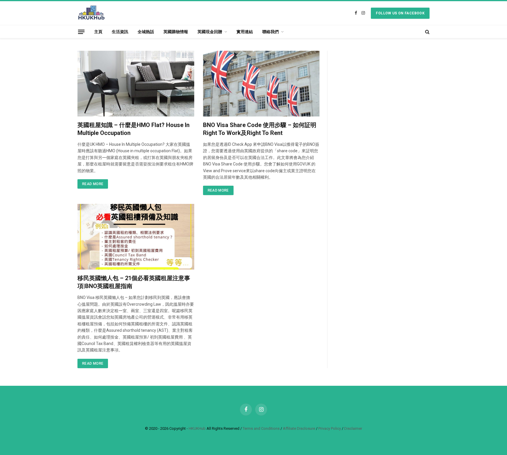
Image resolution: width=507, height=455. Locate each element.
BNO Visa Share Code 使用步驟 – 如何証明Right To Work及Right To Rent (259, 128)
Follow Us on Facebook (400, 13)
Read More (92, 184)
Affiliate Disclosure (299, 428)
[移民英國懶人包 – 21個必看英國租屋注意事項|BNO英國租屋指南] (135, 237)
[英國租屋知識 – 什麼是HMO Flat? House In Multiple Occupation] (135, 83)
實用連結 (244, 31)
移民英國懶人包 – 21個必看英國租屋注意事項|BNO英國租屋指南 (133, 282)
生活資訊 (120, 31)
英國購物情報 (175, 31)
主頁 (98, 31)
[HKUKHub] (91, 13)
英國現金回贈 (209, 31)
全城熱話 (146, 31)
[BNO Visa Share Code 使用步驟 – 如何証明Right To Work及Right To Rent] (261, 83)
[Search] (427, 31)
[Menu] (81, 31)
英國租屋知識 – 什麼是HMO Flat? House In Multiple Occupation (133, 128)
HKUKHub (197, 428)
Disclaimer (353, 428)
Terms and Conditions (261, 428)
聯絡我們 (270, 31)
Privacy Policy (329, 428)
